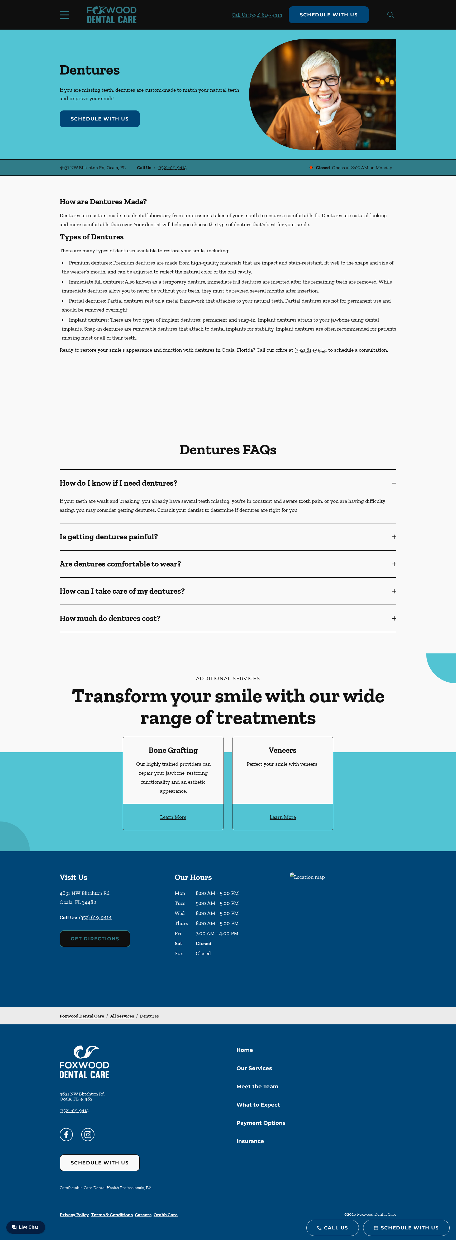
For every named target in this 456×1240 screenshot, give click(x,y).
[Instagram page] (87, 1134)
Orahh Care (166, 1215)
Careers (143, 1215)
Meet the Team (257, 1086)
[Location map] (343, 929)
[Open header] (65, 15)
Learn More (173, 817)
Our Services (254, 1068)
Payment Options (261, 1123)
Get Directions (95, 939)
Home (244, 1050)
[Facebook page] (66, 1134)
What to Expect (258, 1105)
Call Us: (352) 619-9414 (257, 15)
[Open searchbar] (390, 15)
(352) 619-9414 (172, 167)
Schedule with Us (329, 15)
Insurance (250, 1141)
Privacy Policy (74, 1215)
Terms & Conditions (112, 1215)
